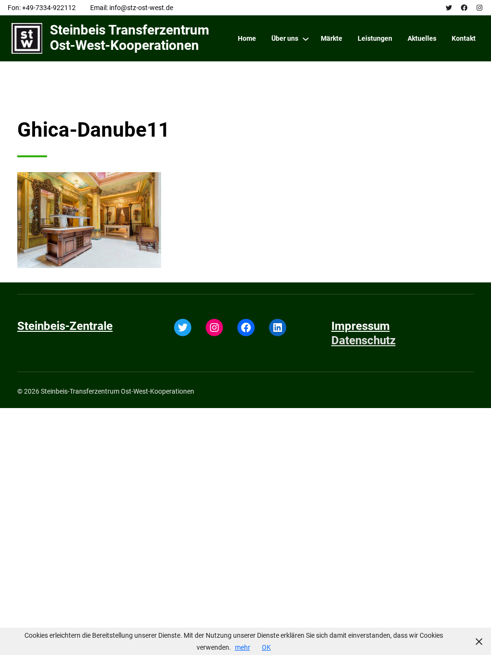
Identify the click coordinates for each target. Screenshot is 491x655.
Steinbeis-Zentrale (65, 326)
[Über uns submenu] (305, 38)
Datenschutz (363, 340)
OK (266, 647)
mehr (242, 647)
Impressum (360, 326)
